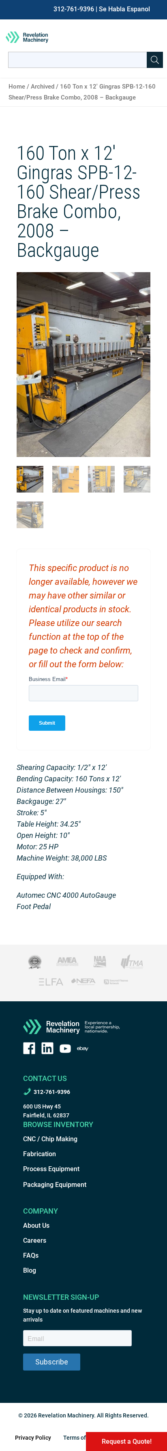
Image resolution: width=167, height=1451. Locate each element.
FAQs (31, 1255)
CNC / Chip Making (50, 1139)
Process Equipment (51, 1169)
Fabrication (39, 1154)
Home (17, 86)
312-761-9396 (74, 9)
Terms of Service (84, 1437)
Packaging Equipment (54, 1185)
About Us (36, 1225)
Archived (42, 86)
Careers (34, 1240)
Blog (29, 1270)
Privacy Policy (33, 1437)
